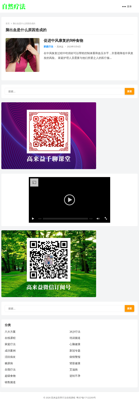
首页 (8, 23)
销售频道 (10, 382)
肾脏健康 (75, 363)
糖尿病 (9, 363)
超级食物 (10, 376)
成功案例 (10, 350)
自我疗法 (10, 369)
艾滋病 (74, 369)
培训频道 (75, 338)
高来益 (60, 46)
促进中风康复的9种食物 (63, 40)
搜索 (129, 91)
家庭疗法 (48, 46)
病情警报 (75, 357)
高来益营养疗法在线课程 (63, 397)
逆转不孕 (75, 376)
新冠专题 (75, 350)
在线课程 (10, 338)
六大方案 (10, 331)
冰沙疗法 (75, 331)
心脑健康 (75, 344)
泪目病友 (10, 357)
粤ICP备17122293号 (86, 397)
